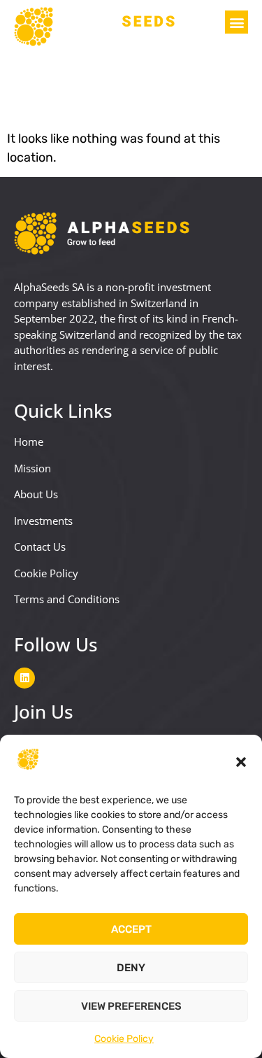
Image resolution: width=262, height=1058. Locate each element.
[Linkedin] (24, 678)
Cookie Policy (124, 1039)
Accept (131, 929)
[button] (241, 762)
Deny (131, 967)
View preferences (131, 1006)
